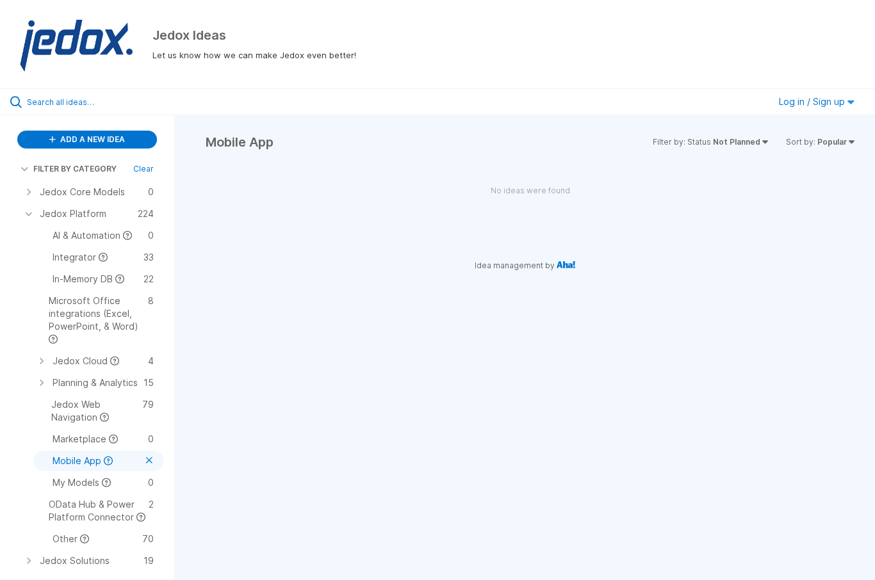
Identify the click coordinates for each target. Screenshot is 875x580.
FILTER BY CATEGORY (75, 168)
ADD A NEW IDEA (91, 139)
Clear (143, 168)
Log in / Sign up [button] (813, 101)
